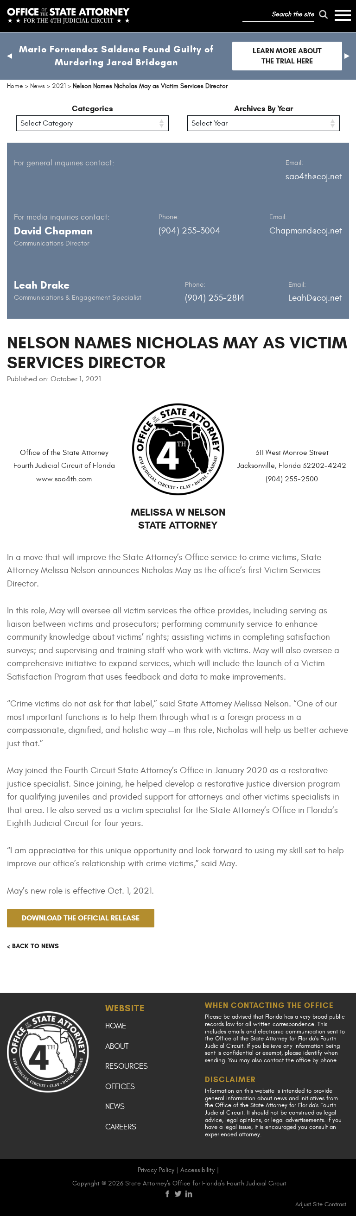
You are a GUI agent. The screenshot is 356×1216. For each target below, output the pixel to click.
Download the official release (81, 918)
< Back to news (33, 946)
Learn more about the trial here (287, 55)
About (116, 1046)
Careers (120, 1127)
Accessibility (197, 1170)
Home (115, 1026)
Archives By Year (263, 108)
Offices (120, 1086)
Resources (126, 1066)
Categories (92, 108)
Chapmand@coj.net (305, 231)
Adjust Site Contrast (320, 1204)
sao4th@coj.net (314, 176)
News (115, 1106)
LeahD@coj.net (315, 298)
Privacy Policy (156, 1170)
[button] (9, 56)
